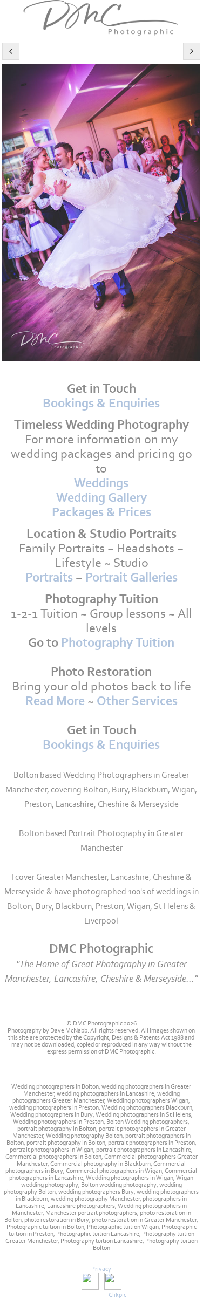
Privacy (101, 1269)
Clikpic (117, 1294)
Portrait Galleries (131, 577)
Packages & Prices (101, 512)
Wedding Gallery (101, 497)
